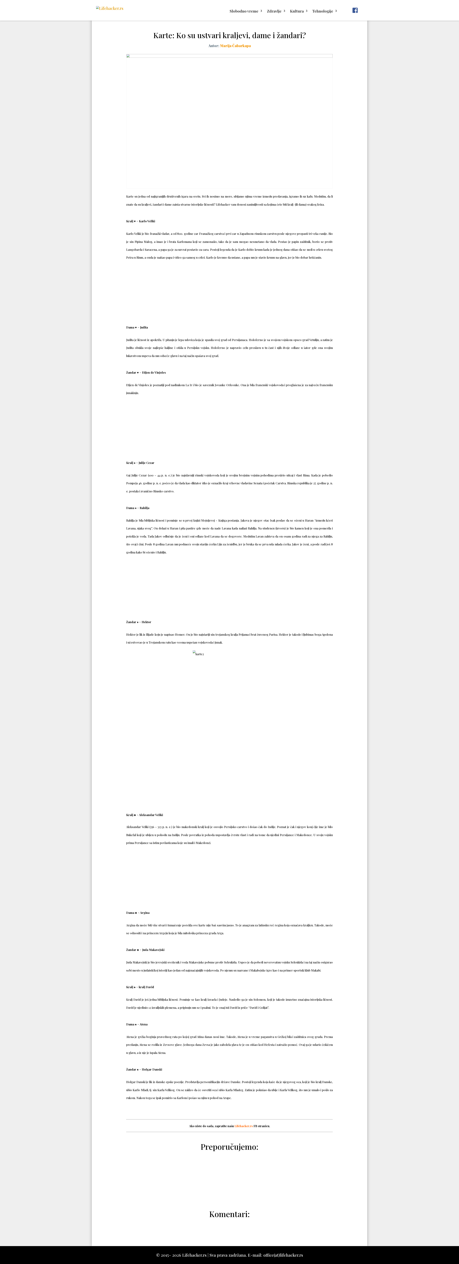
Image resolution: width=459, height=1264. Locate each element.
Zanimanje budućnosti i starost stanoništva (229, 1169)
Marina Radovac (231, 1195)
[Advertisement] (229, 292)
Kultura (297, 11)
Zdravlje (274, 11)
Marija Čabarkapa (235, 45)
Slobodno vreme (244, 11)
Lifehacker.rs (244, 1126)
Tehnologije (322, 11)
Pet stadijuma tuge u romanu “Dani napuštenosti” (229, 1186)
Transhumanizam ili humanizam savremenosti (229, 1178)
